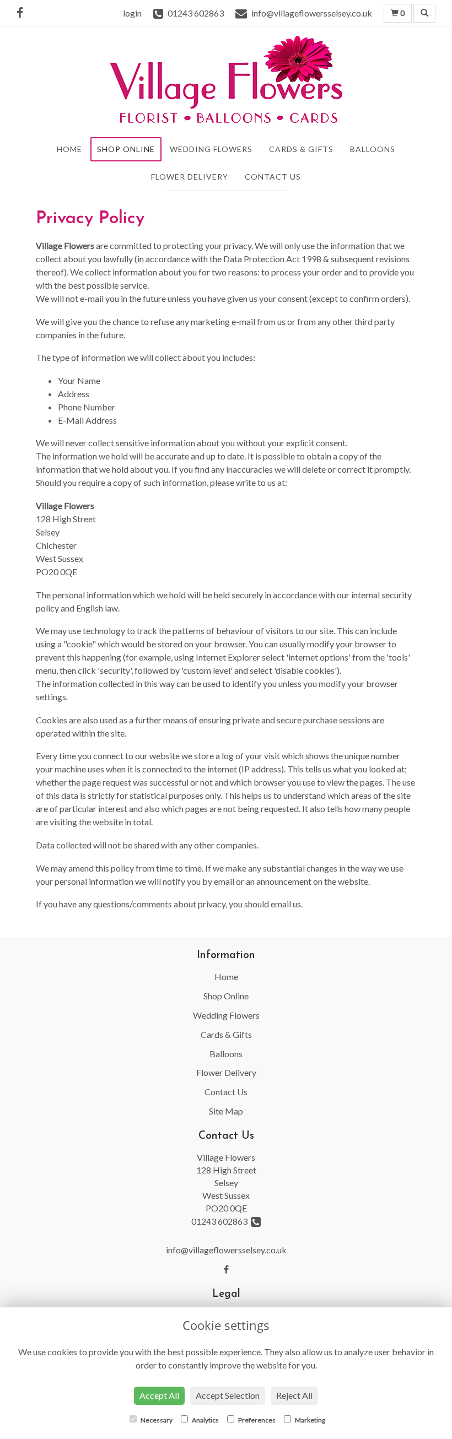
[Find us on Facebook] (23, 12)
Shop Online (126, 149)
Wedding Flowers (211, 149)
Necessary (156, 1420)
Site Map (226, 1111)
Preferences (256, 1420)
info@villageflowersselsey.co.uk (226, 1250)
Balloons (372, 149)
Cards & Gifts (301, 149)
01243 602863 (221, 1221)
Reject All (294, 1395)
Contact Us (273, 176)
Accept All (159, 1395)
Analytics (205, 1420)
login (132, 13)
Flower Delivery (189, 176)
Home (69, 149)
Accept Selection (228, 1395)
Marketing (309, 1420)
